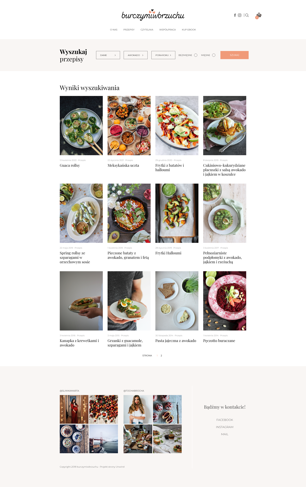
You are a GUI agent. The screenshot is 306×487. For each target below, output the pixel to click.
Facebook (224, 420)
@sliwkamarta (69, 390)
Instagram (224, 427)
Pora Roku (162, 55)
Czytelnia (147, 29)
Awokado (134, 55)
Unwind (120, 466)
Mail (224, 434)
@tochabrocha (134, 390)
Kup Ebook (189, 29)
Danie (103, 55)
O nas (113, 29)
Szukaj (234, 55)
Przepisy (129, 29)
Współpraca (167, 29)
